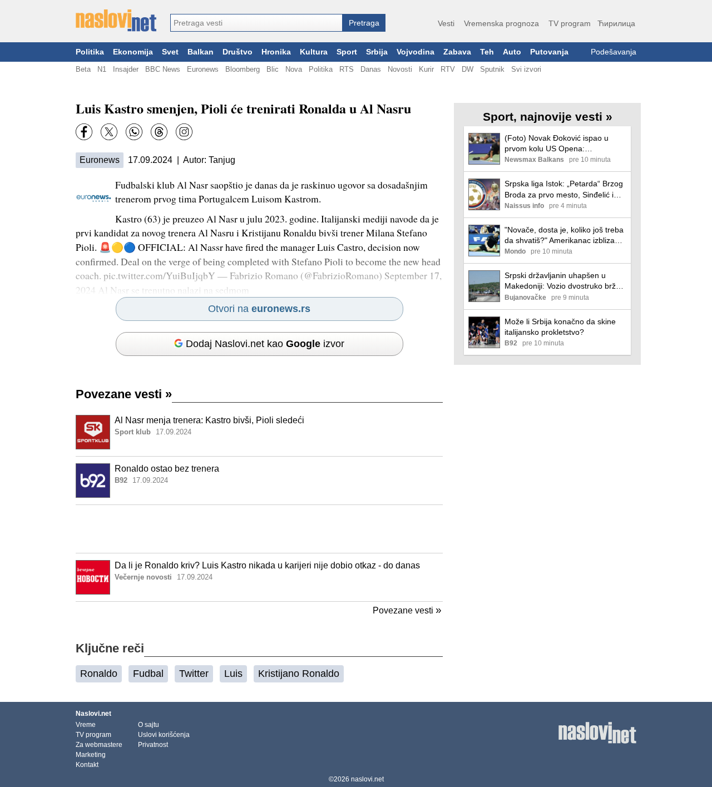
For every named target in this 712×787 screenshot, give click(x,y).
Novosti (400, 69)
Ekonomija (133, 52)
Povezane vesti (124, 394)
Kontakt (87, 765)
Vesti (446, 23)
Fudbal (148, 673)
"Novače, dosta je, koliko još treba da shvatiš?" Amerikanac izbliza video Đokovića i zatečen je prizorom (564, 235)
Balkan (200, 52)
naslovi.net (367, 779)
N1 (101, 69)
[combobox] (256, 23)
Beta (83, 69)
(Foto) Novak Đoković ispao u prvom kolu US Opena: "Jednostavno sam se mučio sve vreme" (561, 143)
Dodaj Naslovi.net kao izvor (265, 343)
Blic (272, 69)
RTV (448, 69)
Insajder (126, 69)
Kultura (314, 52)
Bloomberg (242, 69)
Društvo (237, 52)
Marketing (91, 755)
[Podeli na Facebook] (84, 131)
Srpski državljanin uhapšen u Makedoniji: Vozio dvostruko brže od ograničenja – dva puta (562, 281)
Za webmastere (99, 745)
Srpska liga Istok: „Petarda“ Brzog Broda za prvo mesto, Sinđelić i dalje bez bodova (564, 189)
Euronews (203, 69)
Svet (170, 52)
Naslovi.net (93, 713)
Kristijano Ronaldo (298, 673)
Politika (90, 52)
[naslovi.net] (116, 20)
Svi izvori (526, 69)
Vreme (86, 725)
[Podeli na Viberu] (134, 131)
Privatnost (153, 745)
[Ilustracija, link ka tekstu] (93, 433)
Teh (487, 52)
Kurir (426, 69)
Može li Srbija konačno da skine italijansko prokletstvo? (560, 326)
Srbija (377, 52)
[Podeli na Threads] (159, 131)
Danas (370, 69)
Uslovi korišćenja (164, 735)
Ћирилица (616, 23)
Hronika (276, 52)
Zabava (457, 52)
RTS (346, 69)
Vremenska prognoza (501, 23)
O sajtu (148, 725)
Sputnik (492, 69)
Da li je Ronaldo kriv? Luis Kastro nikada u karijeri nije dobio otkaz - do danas (267, 565)
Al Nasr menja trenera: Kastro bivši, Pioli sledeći (209, 420)
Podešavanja (613, 52)
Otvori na (259, 308)
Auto (512, 52)
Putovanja (549, 52)
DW (467, 69)
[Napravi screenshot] (184, 131)
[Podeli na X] (109, 131)
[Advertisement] (259, 529)
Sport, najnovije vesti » (547, 116)
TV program (569, 23)
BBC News (162, 69)
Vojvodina (415, 52)
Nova (293, 69)
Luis (233, 673)
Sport (347, 52)
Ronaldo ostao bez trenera (167, 468)
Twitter (194, 673)
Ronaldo (98, 673)
